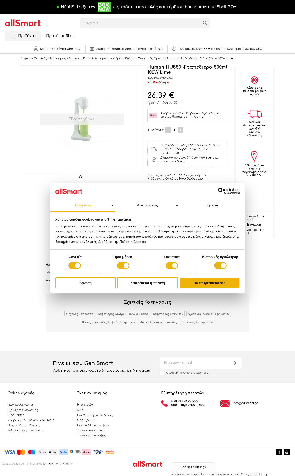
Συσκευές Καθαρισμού (197, 322)
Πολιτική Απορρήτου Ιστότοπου (220, 474)
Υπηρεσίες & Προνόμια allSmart (31, 420)
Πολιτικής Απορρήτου (193, 372)
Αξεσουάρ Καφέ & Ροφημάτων (208, 314)
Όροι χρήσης (86, 420)
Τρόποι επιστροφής (91, 435)
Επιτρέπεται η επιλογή (147, 283)
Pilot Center (16, 415)
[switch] (123, 265)
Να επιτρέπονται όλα (209, 283)
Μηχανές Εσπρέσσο (79, 314)
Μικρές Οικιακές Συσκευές (158, 322)
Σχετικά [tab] (212, 205)
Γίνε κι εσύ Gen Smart (102, 366)
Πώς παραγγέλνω (20, 404)
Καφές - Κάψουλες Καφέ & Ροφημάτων (108, 322)
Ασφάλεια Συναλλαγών (185, 474)
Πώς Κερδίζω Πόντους (24, 425)
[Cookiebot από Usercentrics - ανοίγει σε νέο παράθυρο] (221, 191)
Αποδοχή (187, 372)
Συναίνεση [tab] (83, 205)
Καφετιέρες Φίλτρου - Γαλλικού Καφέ (123, 314)
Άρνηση (85, 283)
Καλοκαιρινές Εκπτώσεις (25, 430)
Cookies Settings (193, 467)
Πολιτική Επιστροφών (93, 425)
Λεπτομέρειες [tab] (147, 205)
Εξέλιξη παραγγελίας (23, 410)
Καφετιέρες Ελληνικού (168, 314)
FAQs (80, 410)
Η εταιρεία (85, 404)
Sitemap (263, 474)
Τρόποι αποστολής (91, 430)
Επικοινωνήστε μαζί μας (95, 415)
